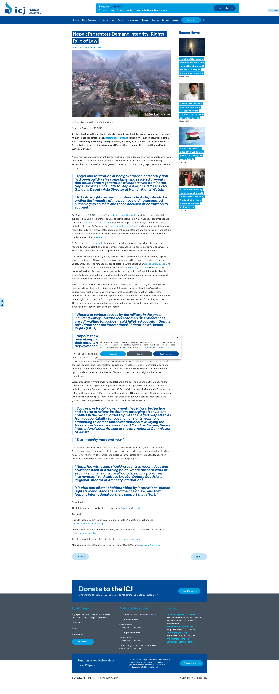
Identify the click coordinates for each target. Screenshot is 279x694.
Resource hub (108, 20)
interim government (116, 137)
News (100, 47)
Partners (176, 20)
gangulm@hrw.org (150, 544)
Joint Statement (90, 47)
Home (76, 20)
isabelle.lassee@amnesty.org (87, 523)
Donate (191, 20)
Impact (165, 20)
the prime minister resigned (124, 226)
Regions (155, 20)
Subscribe (83, 641)
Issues (145, 20)
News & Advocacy (90, 20)
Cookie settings (166, 354)
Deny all (140, 354)
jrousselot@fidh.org (131, 539)
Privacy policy (186, 677)
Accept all (113, 354)
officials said (96, 243)
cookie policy (163, 347)
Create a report (191, 663)
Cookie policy (200, 677)
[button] (178, 338)
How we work (133, 20)
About (120, 20)
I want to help (224, 8)
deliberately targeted (136, 267)
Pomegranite (114, 677)
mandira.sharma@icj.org (85, 533)
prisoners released (155, 263)
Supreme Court (100, 237)
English (124, 508)
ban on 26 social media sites (97, 222)
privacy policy (148, 347)
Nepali (136, 508)
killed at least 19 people (124, 215)
